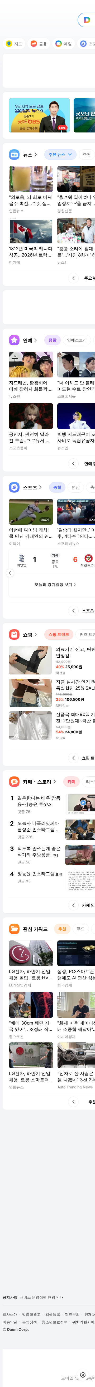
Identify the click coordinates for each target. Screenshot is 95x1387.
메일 (68, 43)
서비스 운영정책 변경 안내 (42, 1297)
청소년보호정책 (55, 1322)
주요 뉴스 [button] (54, 153)
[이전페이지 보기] (10, 573)
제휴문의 (72, 1314)
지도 (18, 43)
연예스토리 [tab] (77, 339)
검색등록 (52, 1314)
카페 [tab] (71, 781)
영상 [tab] (76, 487)
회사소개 (10, 1314)
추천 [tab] (87, 154)
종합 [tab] (52, 339)
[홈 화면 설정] (83, 1375)
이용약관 (10, 1322)
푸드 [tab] (81, 928)
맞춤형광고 (31, 1314)
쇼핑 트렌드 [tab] (59, 634)
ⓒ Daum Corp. (16, 1329)
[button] (23, 154)
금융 (43, 43)
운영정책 (29, 1322)
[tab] (60, 154)
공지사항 (10, 1297)
